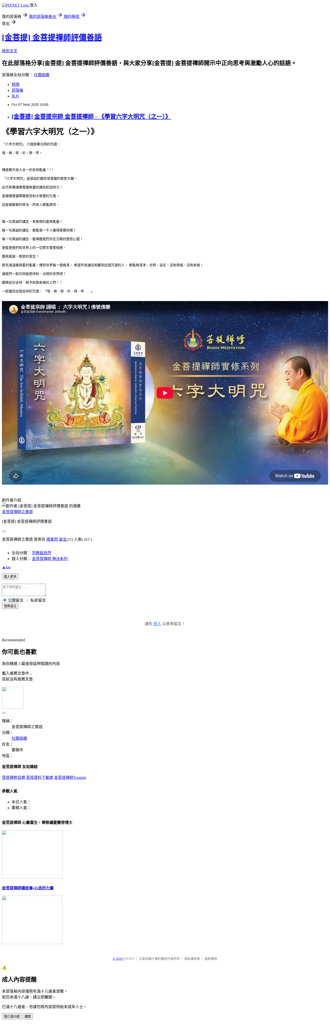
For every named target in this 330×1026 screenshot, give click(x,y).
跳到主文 (9, 51)
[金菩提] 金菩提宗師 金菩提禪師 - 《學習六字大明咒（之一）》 (91, 116)
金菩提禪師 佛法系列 (50, 559)
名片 (15, 96)
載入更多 (10, 576)
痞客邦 (52, 539)
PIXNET (128, 958)
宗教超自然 (41, 553)
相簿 (15, 84)
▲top (6, 567)
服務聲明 (211, 958)
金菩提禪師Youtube (70, 777)
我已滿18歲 (12, 1016)
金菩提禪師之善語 (17, 512)
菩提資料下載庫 (39, 777)
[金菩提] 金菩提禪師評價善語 (52, 37)
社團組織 (41, 75)
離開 (28, 1016)
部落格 (17, 90)
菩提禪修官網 (13, 777)
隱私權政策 (192, 958)
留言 (63, 539)
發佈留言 (10, 606)
